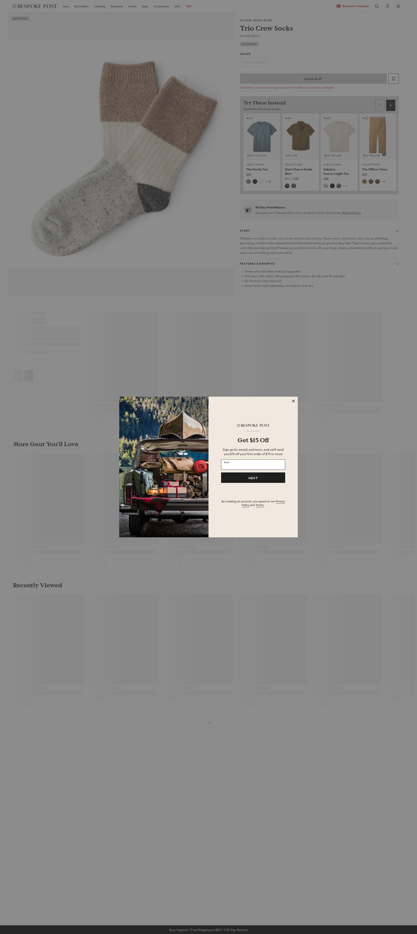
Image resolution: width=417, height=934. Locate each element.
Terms (260, 505)
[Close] (293, 401)
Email (227, 462)
